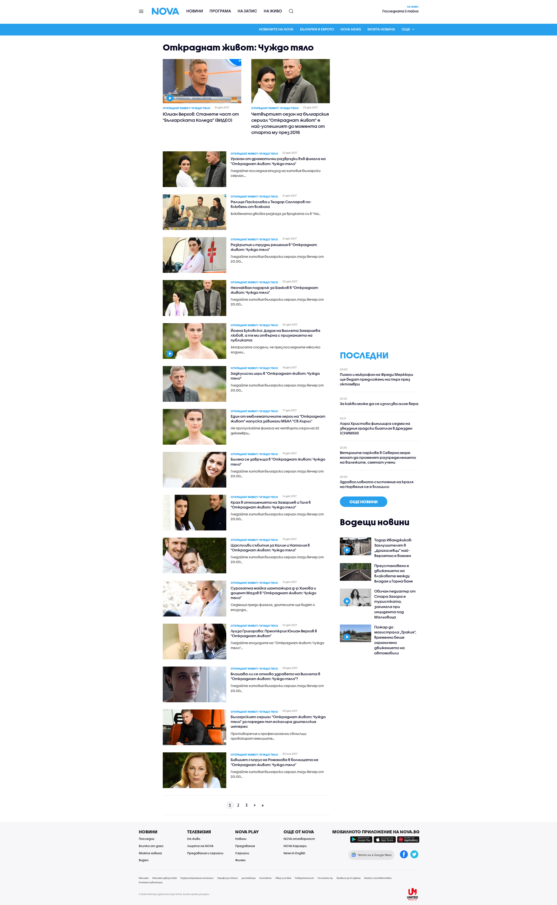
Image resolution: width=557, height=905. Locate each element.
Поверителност (304, 878)
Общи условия (283, 878)
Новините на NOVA (276, 29)
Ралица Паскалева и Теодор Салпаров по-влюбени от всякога (271, 204)
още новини (363, 501)
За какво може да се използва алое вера (379, 404)
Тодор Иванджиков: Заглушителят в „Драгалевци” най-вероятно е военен (393, 547)
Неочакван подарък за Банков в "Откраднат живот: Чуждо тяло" (274, 289)
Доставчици (249, 878)
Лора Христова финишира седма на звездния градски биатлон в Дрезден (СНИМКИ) (376, 428)
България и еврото (317, 29)
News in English (294, 853)
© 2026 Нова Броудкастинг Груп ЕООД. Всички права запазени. (174, 894)
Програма (220, 11)
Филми (240, 860)
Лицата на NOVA (200, 846)
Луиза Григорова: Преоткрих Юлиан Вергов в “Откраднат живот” (274, 633)
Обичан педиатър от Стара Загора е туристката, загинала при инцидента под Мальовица (395, 604)
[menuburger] (141, 11)
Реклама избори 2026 (164, 878)
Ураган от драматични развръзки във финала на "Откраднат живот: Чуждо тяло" (278, 161)
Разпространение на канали (196, 878)
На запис (247, 11)
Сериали (242, 853)
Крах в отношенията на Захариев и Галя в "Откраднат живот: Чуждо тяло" (271, 504)
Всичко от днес (151, 846)
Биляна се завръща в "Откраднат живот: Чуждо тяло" (278, 461)
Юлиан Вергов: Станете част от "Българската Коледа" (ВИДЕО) (201, 117)
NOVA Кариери (295, 846)
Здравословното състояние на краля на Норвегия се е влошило (376, 484)
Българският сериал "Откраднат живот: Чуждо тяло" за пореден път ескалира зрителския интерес (278, 721)
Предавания (245, 846)
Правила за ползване (348, 878)
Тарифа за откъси (227, 878)
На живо (273, 11)
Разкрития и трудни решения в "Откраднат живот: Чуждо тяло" (274, 247)
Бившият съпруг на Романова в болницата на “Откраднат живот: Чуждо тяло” (274, 762)
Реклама (144, 878)
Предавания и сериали (205, 853)
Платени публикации (151, 882)
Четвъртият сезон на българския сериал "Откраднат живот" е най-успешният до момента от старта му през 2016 (290, 123)
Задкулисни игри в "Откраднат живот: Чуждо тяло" (275, 375)
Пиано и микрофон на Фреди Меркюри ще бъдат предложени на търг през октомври (376, 379)
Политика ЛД (325, 878)
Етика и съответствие (377, 878)
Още (406, 29)
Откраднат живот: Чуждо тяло (186, 108)
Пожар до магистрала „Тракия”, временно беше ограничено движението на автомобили (395, 640)
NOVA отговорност (299, 839)
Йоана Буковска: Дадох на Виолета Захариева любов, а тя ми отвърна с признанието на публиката (275, 335)
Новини (194, 11)
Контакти (265, 878)
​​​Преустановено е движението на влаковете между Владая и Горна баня (393, 573)
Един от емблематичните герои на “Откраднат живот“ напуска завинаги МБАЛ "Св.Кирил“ (278, 418)
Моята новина (381, 29)
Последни (146, 839)
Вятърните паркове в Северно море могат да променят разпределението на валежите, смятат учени (378, 457)
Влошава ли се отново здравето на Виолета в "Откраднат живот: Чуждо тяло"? (275, 676)
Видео (143, 860)
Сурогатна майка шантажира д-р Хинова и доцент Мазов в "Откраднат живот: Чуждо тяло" (273, 593)
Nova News (351, 29)
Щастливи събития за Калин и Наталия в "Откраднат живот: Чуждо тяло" (270, 547)
